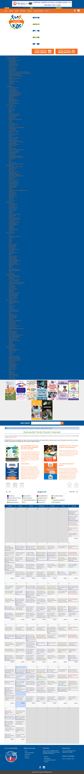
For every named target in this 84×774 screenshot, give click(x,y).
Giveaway (29, 11)
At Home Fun (11, 108)
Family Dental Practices (14, 182)
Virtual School (12, 83)
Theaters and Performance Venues (16, 157)
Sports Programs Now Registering (16, 335)
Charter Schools (12, 61)
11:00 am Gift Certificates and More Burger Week (20, 689)
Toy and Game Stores (13, 298)
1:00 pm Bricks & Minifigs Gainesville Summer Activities (20, 565)
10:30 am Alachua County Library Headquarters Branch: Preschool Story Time (41, 574)
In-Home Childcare (13, 68)
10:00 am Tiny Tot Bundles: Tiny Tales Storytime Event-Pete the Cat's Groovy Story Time (31, 638)
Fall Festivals (11, 352)
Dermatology (11, 178)
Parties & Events (9, 202)
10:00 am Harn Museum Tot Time (62, 573)
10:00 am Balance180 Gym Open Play (9, 573)
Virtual (10, 272)
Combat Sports (12, 306)
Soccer (10, 329)
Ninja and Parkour (12, 322)
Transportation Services (14, 81)
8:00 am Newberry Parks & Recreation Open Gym (73, 559)
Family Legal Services (13, 90)
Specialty (11, 265)
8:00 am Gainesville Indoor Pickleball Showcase (73, 565)
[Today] (22, 485)
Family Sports (12, 308)
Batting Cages (12, 110)
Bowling (10, 111)
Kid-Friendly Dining (13, 289)
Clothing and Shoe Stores (14, 279)
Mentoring (11, 253)
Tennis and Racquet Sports (14, 340)
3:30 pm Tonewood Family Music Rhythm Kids (20, 650)
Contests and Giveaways (14, 349)
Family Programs (12, 247)
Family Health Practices (14, 183)
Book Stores (11, 278)
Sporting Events (13, 500)
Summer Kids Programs (14, 269)
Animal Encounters (13, 106)
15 (69, 583)
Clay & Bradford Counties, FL (50, 760)
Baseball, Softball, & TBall (14, 302)
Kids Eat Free (12, 290)
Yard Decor (11, 231)
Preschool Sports (12, 323)
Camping (11, 112)
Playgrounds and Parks (14, 140)
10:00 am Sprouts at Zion (41, 558)
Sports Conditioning (13, 333)
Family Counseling (13, 181)
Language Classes (13, 252)
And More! (46, 761)
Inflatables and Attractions (14, 222)
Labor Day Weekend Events (14, 360)
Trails (10, 161)
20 (48, 624)
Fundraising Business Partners (15, 93)
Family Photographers (13, 91)
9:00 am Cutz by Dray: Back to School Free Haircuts (10, 554)
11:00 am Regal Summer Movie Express (19, 559)
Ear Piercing (11, 285)
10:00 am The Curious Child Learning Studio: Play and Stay (20, 636)
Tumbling (11, 341)
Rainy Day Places (12, 143)
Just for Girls (11, 250)
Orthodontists (11, 191)
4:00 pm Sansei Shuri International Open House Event (20, 614)
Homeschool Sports (13, 316)
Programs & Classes (10, 232)
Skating (10, 147)
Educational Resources (13, 64)
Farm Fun (11, 354)
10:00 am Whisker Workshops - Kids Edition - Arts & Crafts (30, 554)
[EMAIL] (76, 485)
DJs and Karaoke (12, 215)
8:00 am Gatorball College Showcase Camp (73, 534)
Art (9, 235)
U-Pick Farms (12, 377)
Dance (10, 243)
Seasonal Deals (12, 369)
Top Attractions (12, 158)
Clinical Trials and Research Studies (16, 176)
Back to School (12, 348)
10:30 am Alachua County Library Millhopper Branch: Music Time (41, 566)
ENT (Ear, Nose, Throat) (14, 179)
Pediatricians (11, 195)
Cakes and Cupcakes (13, 207)
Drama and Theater (13, 244)
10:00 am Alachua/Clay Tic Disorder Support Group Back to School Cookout (9, 567)
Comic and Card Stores (14, 281)
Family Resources (10, 86)
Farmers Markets (12, 286)
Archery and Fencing (13, 300)
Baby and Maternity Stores (14, 275)
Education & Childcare (10, 58)
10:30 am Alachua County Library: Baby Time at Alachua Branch (41, 593)
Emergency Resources (13, 87)
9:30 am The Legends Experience (9, 675)
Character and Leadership (14, 236)
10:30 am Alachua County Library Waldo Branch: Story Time (30, 600)
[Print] (69, 485)
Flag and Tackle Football (14, 310)
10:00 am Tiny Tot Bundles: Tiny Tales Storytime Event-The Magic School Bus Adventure (30, 594)
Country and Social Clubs (14, 114)
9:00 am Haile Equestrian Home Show (8, 712)
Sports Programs (9, 299)
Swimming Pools (12, 153)
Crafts (10, 241)
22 (69, 624)
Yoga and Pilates (12, 345)
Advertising (22, 11)
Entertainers (11, 216)
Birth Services (12, 170)
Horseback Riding (12, 318)
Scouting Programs (13, 262)
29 (69, 667)
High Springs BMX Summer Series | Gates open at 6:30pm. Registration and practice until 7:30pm (29, 447)
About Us (27, 756)
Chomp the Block (25, 464)
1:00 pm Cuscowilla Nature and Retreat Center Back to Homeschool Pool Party (20, 602)
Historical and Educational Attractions (16, 127)
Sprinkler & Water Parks (14, 152)
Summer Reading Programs (14, 270)
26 (37, 667)
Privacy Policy (28, 754)
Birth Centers (11, 169)
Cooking (10, 240)
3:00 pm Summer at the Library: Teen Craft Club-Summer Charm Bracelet (20, 574)
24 (16, 667)
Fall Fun (10, 353)
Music (10, 254)
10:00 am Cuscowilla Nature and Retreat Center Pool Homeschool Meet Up (20, 683)
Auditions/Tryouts (42, 498)
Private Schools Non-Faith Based (16, 76)
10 (16, 583)
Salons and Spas (12, 145)
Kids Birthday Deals (13, 223)
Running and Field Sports (14, 325)
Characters (11, 211)
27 (48, 667)
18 (26, 624)
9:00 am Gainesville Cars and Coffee (9, 592)
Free (25, 502)
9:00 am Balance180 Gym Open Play (62, 547)
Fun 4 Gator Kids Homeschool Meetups (66, 464)
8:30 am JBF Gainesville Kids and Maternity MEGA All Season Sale (9, 548)
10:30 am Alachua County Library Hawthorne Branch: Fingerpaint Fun (30, 657)
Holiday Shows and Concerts (15, 358)
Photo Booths (11, 228)
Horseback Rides (12, 128)
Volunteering (11, 273)
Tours (10, 160)
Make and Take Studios (14, 133)
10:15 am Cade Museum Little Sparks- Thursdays (52, 565)
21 (58, 624)
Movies (10, 136)
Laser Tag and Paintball (14, 131)
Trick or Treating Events (14, 375)
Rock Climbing (12, 324)
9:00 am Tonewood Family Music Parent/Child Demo (20, 628)
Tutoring (10, 82)
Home (6, 11)
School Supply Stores (13, 294)
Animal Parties (12, 203)
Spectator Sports (12, 148)
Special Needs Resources (14, 101)
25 (26, 667)
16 (5, 624)
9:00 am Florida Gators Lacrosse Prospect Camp (8, 628)
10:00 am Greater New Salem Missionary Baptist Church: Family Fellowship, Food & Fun (9, 691)
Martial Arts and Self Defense (15, 320)
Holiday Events (42, 500)
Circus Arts (11, 237)
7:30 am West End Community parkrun (73, 523)
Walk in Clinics (12, 201)
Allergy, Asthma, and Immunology (16, 166)
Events (46, 11)
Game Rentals (12, 220)
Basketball (11, 303)
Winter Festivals (12, 378)
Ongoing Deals (12, 361)
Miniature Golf (12, 135)
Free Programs (12, 248)
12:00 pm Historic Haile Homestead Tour (9, 650)
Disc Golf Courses (12, 116)
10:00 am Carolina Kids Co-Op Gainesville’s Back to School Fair (62, 608)
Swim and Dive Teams (13, 337)
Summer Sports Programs (14, 336)
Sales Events (41, 502)
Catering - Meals (12, 210)
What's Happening (10, 347)
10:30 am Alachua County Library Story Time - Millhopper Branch (30, 615)
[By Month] (8, 485)
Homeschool (11, 66)
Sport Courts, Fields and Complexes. (16, 149)
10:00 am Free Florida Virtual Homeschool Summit (63, 650)
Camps (7, 56)
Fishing (10, 120)
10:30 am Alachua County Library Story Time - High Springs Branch (41, 601)
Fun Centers (11, 123)
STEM (10, 266)
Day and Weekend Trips (14, 115)
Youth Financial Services (14, 103)
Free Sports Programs (13, 311)
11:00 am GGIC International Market (9, 607)
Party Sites (11, 227)
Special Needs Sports (13, 331)
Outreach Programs (13, 257)
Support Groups (12, 102)
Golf (10, 312)
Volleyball (11, 343)
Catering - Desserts (13, 208)
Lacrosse (11, 319)
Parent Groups (12, 97)
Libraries (10, 132)
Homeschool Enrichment (14, 249)
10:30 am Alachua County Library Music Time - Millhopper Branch (41, 608)
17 (16, 624)
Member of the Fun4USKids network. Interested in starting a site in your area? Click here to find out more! (51, 752)
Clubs (10, 239)
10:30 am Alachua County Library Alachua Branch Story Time (52, 574)
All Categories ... (57, 502)
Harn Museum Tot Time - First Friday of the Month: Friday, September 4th (68, 446)
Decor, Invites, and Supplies (14, 214)
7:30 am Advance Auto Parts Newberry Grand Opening (63, 587)
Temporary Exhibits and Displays (15, 156)
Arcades (10, 107)
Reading (10, 77)
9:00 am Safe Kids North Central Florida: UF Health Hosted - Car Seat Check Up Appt (52, 630)
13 (48, 583)
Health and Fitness (13, 315)
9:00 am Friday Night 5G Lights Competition (31, 587)
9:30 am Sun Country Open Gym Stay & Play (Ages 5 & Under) (41, 547)
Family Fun (11, 495)
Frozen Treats (12, 287)
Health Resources (10, 165)
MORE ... (76, 538)
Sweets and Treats (13, 297)
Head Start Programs (13, 65)
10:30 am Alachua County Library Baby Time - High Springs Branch (52, 608)
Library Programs (28, 498)
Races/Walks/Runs (43, 495)
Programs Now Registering (14, 260)
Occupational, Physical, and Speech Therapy (18, 190)
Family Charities (12, 89)
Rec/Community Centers (14, 144)
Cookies (10, 212)
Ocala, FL (46, 756)
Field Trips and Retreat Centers (15, 119)
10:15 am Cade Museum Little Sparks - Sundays (9, 600)
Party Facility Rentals (13, 224)
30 (5, 708)
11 (26, 583)
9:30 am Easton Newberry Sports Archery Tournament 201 (73, 657)
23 (5, 667)
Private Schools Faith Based (15, 74)
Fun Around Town (10, 104)
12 (37, 583)
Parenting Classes (12, 258)
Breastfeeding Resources (14, 172)
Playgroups (11, 98)
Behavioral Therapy (13, 168)
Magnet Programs (12, 69)
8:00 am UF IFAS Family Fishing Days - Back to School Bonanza (73, 608)
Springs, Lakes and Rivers (14, 151)
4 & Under (11, 233)
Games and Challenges (14, 124)
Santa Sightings (12, 366)
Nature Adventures (13, 139)
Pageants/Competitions (59, 500)
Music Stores (11, 291)
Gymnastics (11, 314)
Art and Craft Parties (13, 204)
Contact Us (27, 757)
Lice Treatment (12, 187)
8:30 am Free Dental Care (73, 688)
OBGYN (10, 189)
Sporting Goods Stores (13, 295)
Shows (10, 370)
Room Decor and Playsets (14, 293)
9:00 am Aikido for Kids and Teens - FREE (72, 573)
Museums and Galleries (14, 137)
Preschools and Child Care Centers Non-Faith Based (20, 73)
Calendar (11, 11)
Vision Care (11, 199)
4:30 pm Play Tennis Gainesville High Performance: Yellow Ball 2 (20, 729)
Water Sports (11, 344)
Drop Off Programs (13, 62)
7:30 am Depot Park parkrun (73, 529)
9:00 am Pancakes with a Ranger (51, 670)
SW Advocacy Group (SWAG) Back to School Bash (73, 512)
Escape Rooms (12, 118)
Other (54, 498)
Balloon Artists (12, 206)
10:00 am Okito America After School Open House (62, 559)
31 (16, 708)
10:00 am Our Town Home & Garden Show (10, 717)
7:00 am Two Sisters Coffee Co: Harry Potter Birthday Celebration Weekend (73, 518)
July (10, 491)
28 (58, 667)
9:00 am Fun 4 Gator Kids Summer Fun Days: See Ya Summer (31, 547)
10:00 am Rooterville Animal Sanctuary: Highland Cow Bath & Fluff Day (9, 559)
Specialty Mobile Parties (14, 229)
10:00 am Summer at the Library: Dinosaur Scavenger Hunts (20, 547)
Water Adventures (12, 162)
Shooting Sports (12, 327)
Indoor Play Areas (12, 129)
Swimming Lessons (13, 339)
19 (37, 624)
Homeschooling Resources (14, 94)
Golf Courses (11, 126)
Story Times (11, 268)
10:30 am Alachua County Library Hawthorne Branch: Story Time (52, 689)
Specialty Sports (12, 332)
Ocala (31, 8)
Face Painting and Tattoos (14, 218)
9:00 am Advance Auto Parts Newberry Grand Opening (10, 636)
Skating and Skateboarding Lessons (16, 328)
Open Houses (12, 362)
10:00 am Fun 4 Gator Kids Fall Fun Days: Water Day (31, 671)
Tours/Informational (58, 495)
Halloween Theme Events (14, 357)
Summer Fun (11, 373)
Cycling (10, 307)
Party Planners (12, 225)
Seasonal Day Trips (13, 368)
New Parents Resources (14, 95)
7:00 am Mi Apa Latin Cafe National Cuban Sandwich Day (9, 671)
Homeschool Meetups (38, 11)
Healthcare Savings (13, 185)
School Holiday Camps (13, 57)
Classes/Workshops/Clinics (30, 500)
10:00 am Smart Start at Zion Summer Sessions (20, 554)
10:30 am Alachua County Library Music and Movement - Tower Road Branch (30, 566)
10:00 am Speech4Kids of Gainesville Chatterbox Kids (41, 676)
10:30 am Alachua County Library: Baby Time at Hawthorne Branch (30, 676)
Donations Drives (12, 350)
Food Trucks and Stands (14, 219)
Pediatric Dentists (12, 193)
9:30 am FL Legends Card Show (9, 682)
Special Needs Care (13, 197)
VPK (10, 85)
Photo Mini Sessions (13, 364)
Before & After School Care (14, 60)
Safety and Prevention (13, 261)
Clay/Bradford (58, 8)
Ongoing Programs (13, 502)
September (72, 491)
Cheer (10, 304)
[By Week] (15, 485)
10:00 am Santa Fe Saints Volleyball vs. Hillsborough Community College (62, 683)
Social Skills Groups (13, 99)
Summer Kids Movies (13, 374)
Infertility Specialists (13, 186)
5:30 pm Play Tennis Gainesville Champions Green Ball (20, 735)
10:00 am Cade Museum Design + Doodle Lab (51, 547)
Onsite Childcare (12, 70)
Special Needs (27, 495)
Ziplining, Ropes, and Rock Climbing (16, 164)
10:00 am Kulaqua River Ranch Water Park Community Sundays (9, 723)
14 (58, 583)
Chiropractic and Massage (14, 174)
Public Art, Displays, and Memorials (16, 141)
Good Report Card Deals (14, 356)
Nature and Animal (13, 256)
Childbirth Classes (12, 173)
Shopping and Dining (10, 274)
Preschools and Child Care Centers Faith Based (19, 72)
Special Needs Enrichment (14, 264)
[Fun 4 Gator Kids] (16, 21)
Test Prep (11, 79)
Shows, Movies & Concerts (15, 498)
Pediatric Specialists (13, 194)
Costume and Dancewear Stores (15, 283)
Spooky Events (12, 371)
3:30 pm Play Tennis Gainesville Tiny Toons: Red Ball (20, 608)
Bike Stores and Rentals (14, 277)
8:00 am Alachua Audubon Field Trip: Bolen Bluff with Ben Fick (73, 683)
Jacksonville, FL (47, 758)
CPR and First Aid (12, 177)
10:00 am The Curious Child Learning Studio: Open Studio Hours (20, 671)
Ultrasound (11, 198)
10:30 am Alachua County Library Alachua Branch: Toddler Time (30, 574)
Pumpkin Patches (12, 365)
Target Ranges (12, 154)
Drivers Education (12, 245)
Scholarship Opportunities (14, 78)
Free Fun (11, 122)
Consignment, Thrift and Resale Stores (17, 282)
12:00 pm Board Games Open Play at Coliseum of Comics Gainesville (9, 615)
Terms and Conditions (29, 752)
